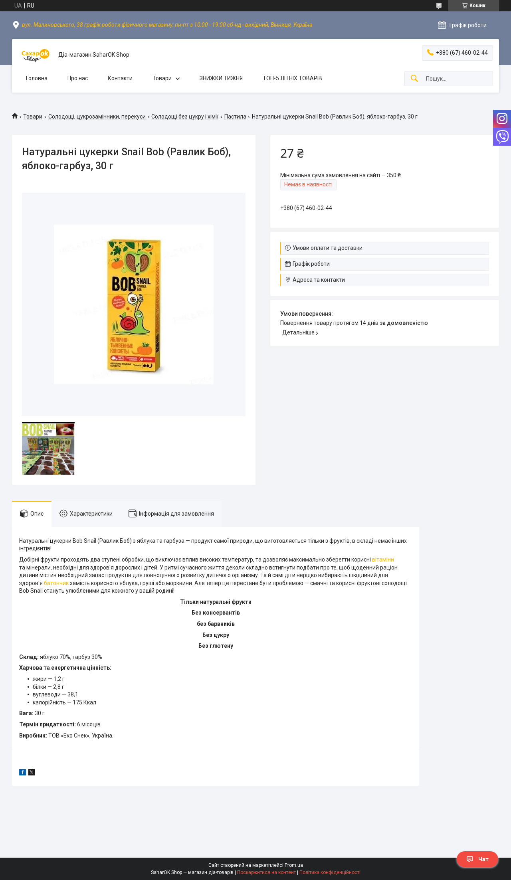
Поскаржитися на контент (266, 872)
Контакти (120, 78)
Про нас (77, 78)
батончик (56, 583)
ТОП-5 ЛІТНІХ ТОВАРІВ (292, 78)
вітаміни (383, 559)
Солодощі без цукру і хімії (184, 116)
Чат (483, 859)
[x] (31, 773)
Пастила (235, 116)
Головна (37, 78)
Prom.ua (294, 865)
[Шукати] (414, 79)
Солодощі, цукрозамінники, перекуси (97, 116)
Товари (162, 78)
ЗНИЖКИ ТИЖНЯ (221, 78)
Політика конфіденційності (329, 872)
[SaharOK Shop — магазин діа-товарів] (35, 55)
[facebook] (22, 773)
